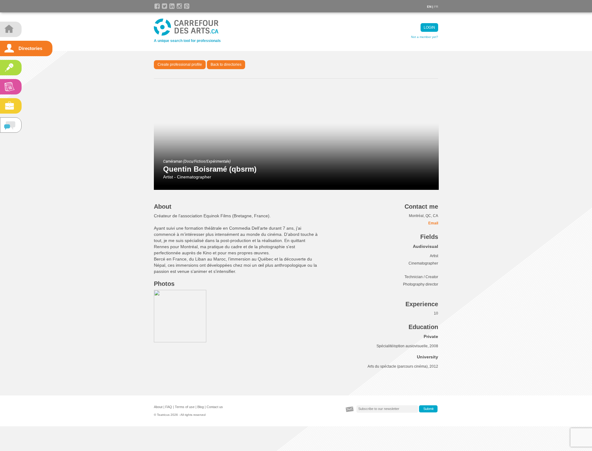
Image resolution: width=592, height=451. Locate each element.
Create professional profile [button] (180, 64)
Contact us (215, 407)
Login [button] (429, 27)
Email (433, 223)
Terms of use (185, 407)
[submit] (428, 409)
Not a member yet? (424, 37)
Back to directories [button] (226, 64)
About (158, 407)
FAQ (168, 407)
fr (436, 6)
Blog (200, 407)
